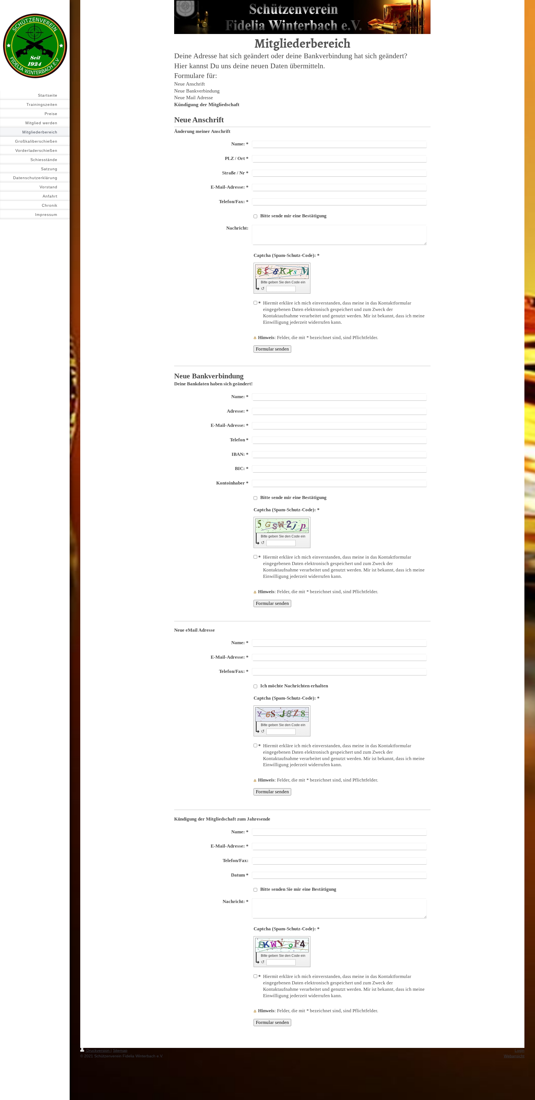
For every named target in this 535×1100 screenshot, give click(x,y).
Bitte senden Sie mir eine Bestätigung (298, 889)
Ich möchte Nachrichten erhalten (294, 685)
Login (519, 1050)
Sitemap (120, 1050)
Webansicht (514, 1056)
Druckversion (98, 1050)
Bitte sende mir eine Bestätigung (293, 215)
